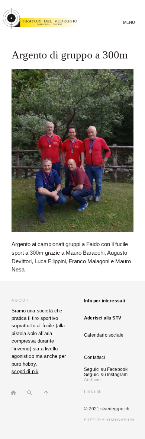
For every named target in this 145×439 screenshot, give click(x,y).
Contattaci (94, 357)
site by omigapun (109, 420)
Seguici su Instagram (106, 374)
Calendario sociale (103, 335)
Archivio (92, 379)
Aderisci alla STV (102, 318)
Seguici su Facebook (106, 369)
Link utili (93, 391)
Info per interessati (104, 300)
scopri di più (25, 371)
